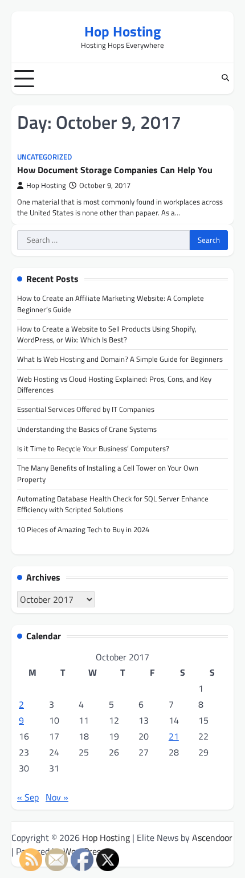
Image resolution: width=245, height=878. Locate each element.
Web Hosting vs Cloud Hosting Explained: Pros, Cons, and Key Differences (114, 384)
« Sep (28, 797)
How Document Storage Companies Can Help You (115, 170)
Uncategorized (44, 157)
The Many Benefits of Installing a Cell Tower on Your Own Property (107, 473)
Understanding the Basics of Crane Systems (87, 429)
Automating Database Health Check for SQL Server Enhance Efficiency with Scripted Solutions (113, 504)
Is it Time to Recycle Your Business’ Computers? (93, 448)
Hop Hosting (122, 31)
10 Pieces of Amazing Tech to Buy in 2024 (83, 529)
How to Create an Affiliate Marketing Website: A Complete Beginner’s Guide (110, 303)
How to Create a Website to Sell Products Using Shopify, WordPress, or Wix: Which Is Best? (107, 334)
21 (174, 736)
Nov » (57, 797)
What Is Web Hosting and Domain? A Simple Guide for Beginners (120, 359)
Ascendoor (212, 837)
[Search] (225, 78)
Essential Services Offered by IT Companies (85, 409)
